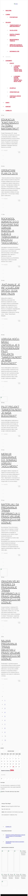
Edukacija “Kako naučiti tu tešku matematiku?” (10, 124)
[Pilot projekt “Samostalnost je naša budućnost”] (4, 401)
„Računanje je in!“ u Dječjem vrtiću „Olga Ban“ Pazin (10, 289)
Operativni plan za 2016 (9, 172)
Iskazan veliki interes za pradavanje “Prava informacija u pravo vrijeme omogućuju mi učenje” (10, 592)
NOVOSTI (6, 150)
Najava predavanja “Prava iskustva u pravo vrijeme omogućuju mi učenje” (10, 650)
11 (5, 740)
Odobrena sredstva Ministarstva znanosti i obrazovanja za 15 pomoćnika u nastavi (15, 836)
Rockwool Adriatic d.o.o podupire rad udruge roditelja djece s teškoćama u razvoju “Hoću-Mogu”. (10, 230)
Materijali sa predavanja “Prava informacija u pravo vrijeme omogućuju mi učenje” (10, 513)
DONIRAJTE (8, 826)
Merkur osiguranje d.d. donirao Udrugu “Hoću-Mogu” (9, 460)
